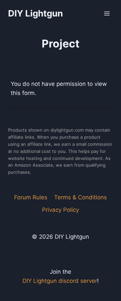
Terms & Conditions (80, 197)
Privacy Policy (60, 209)
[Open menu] (106, 13)
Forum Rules (30, 197)
